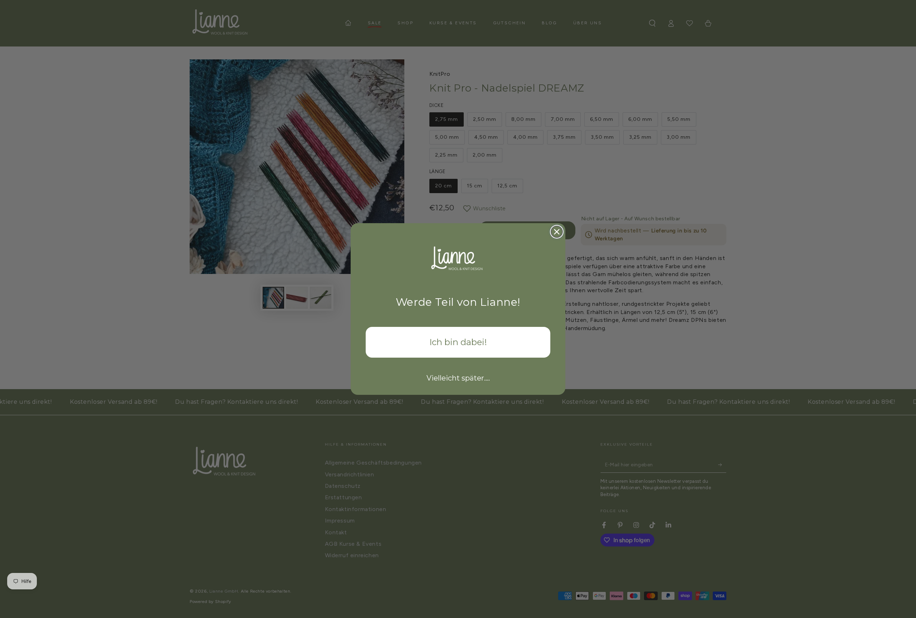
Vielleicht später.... (458, 378)
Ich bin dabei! (458, 342)
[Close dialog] (556, 231)
